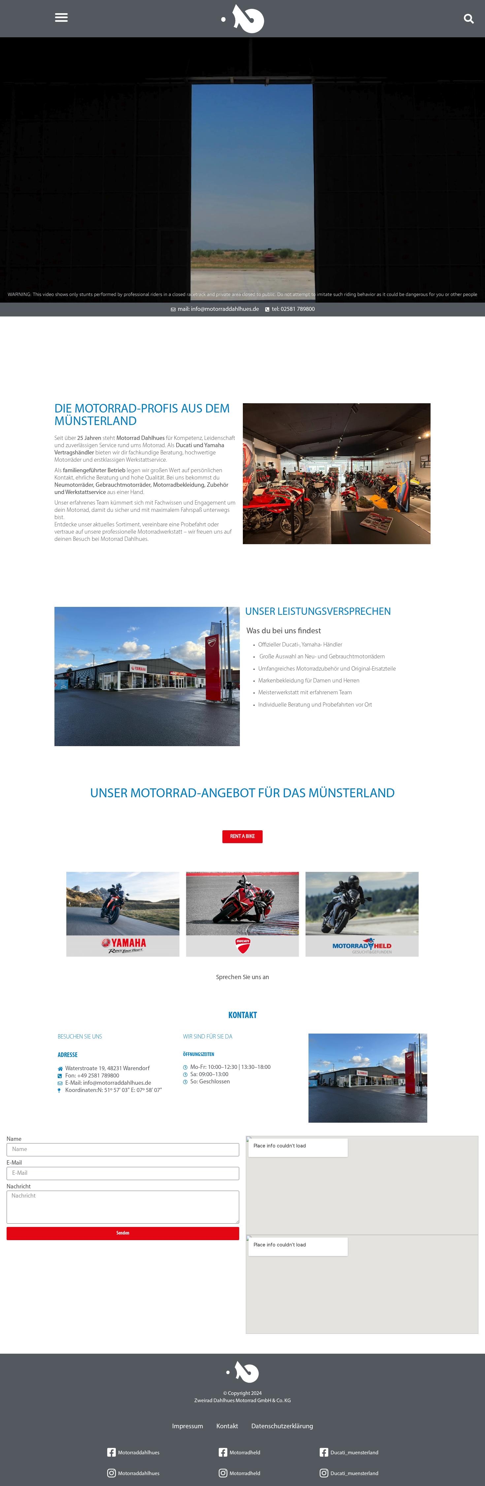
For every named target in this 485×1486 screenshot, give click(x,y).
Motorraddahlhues (138, 1453)
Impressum (187, 1426)
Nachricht (19, 1187)
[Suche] (467, 19)
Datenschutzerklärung (282, 1426)
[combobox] (409, 19)
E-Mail (14, 1163)
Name (14, 1139)
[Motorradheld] (223, 1452)
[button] (61, 17)
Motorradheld (245, 1453)
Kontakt (227, 1426)
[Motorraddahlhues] (111, 1452)
